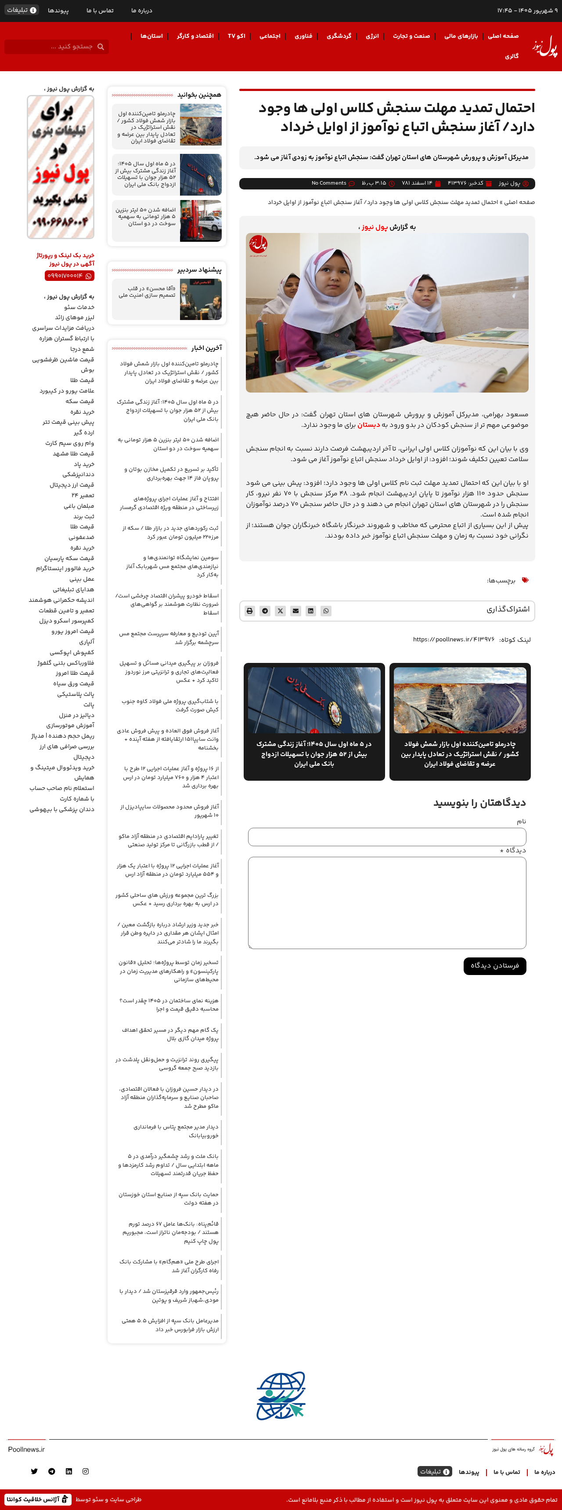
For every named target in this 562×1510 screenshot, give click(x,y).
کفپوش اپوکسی (72, 653)
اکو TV (236, 36)
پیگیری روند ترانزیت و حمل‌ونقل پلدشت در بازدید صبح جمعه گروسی (167, 1064)
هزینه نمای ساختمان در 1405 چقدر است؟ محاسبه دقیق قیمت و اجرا (169, 1005)
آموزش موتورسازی (70, 726)
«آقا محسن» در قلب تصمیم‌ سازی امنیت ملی (147, 292)
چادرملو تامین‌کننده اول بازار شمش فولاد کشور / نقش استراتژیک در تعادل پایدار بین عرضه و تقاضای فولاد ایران (146, 127)
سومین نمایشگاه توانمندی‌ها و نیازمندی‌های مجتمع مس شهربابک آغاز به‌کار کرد (172, 566)
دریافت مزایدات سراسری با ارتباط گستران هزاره (63, 334)
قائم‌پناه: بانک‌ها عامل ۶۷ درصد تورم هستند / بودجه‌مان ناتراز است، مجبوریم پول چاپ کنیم (170, 1233)
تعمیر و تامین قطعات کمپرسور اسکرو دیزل (66, 616)
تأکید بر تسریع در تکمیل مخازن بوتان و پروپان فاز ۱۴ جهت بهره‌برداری (171, 474)
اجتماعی (270, 36)
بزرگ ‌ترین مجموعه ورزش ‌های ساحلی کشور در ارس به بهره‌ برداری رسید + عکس (167, 900)
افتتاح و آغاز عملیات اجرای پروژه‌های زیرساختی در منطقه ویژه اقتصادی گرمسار (169, 503)
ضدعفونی (81, 537)
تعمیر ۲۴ (83, 496)
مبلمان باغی (79, 506)
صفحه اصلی (503, 36)
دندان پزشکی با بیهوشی (61, 810)
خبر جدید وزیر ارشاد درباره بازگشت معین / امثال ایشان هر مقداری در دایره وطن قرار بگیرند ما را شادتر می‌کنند (168, 933)
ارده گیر (84, 433)
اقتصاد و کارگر (195, 36)
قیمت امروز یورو (72, 632)
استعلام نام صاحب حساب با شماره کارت (61, 794)
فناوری (304, 36)
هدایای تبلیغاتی (73, 590)
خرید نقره (82, 412)
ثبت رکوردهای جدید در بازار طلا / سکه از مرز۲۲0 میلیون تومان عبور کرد (170, 533)
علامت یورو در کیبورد (67, 391)
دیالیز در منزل (76, 715)
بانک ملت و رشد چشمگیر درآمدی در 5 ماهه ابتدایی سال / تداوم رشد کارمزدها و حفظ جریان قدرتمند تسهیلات (168, 1165)
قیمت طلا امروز (75, 673)
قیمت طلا (82, 381)
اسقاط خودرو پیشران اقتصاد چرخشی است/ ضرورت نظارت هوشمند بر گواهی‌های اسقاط (167, 605)
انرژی (372, 36)
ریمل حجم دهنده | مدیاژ (62, 736)
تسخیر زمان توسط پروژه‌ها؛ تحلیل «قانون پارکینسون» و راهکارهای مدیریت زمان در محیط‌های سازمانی (169, 971)
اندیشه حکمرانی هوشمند (61, 600)
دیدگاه (513, 851)
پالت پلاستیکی (75, 694)
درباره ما (141, 11)
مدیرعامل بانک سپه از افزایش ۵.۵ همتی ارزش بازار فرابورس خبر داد (170, 1325)
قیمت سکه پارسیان (69, 559)
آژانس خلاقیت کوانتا (34, 1499)
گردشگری (339, 36)
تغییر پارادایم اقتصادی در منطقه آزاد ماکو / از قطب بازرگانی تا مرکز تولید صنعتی (169, 841)
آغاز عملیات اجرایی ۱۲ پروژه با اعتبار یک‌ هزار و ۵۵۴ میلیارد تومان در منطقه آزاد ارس (168, 870)
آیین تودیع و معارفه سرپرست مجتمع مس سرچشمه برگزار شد (169, 638)
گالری (512, 57)
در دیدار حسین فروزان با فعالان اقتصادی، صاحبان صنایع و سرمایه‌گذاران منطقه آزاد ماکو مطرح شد (169, 1098)
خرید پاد (84, 464)
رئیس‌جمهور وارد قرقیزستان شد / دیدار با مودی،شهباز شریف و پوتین (169, 1296)
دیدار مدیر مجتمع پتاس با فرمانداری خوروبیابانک (176, 1131)
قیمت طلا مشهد (73, 454)
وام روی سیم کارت (69, 443)
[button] (326, 611)
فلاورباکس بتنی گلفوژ (65, 663)
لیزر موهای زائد (74, 318)
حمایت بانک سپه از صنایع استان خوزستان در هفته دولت (169, 1199)
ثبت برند (83, 517)
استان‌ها (151, 36)
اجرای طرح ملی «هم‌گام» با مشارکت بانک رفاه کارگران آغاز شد (169, 1266)
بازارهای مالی (461, 36)
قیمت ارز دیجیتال (72, 485)
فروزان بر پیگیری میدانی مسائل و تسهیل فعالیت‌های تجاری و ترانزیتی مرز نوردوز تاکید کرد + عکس (169, 672)
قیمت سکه (79, 402)
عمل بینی (81, 579)
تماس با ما (100, 11)
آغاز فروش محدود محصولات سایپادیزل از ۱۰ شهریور (169, 811)
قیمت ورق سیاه (73, 684)
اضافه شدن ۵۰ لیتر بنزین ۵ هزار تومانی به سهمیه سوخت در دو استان (145, 217)
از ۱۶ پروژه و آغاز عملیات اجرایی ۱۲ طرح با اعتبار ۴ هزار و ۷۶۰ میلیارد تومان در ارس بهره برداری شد (171, 777)
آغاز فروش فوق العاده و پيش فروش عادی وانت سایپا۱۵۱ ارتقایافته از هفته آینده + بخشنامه (168, 740)
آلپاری (86, 642)
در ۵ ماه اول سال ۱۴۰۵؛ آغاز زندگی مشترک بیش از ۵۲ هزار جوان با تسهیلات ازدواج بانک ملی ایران (145, 174)
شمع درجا (82, 349)
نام (521, 822)
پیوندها (58, 11)
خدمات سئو (79, 308)
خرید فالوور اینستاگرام (65, 569)
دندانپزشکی (78, 475)
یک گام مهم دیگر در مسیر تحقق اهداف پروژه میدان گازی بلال (170, 1035)
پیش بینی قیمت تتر (68, 422)
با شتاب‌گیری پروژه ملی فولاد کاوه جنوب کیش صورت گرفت (170, 706)
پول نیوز (375, 227)
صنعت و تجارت (411, 36)
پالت (88, 705)
